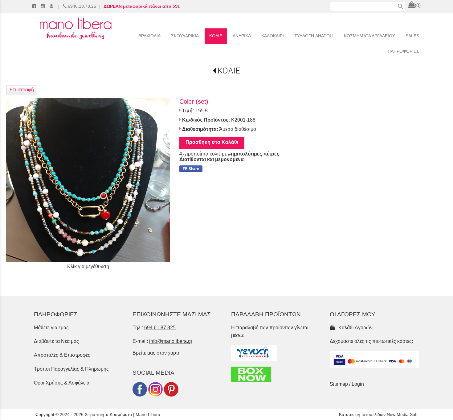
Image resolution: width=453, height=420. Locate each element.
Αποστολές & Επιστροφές (62, 355)
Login (358, 384)
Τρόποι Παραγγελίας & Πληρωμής (71, 369)
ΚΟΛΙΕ (229, 70)
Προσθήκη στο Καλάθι (212, 142)
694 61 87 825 (160, 327)
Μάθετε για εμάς (51, 327)
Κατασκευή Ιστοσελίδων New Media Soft (378, 414)
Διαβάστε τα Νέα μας (56, 341)
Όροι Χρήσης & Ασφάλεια (61, 382)
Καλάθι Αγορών (354, 327)
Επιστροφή (22, 89)
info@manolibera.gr (170, 341)
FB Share (191, 169)
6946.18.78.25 (82, 6)
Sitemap (339, 384)
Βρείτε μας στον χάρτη (157, 353)
